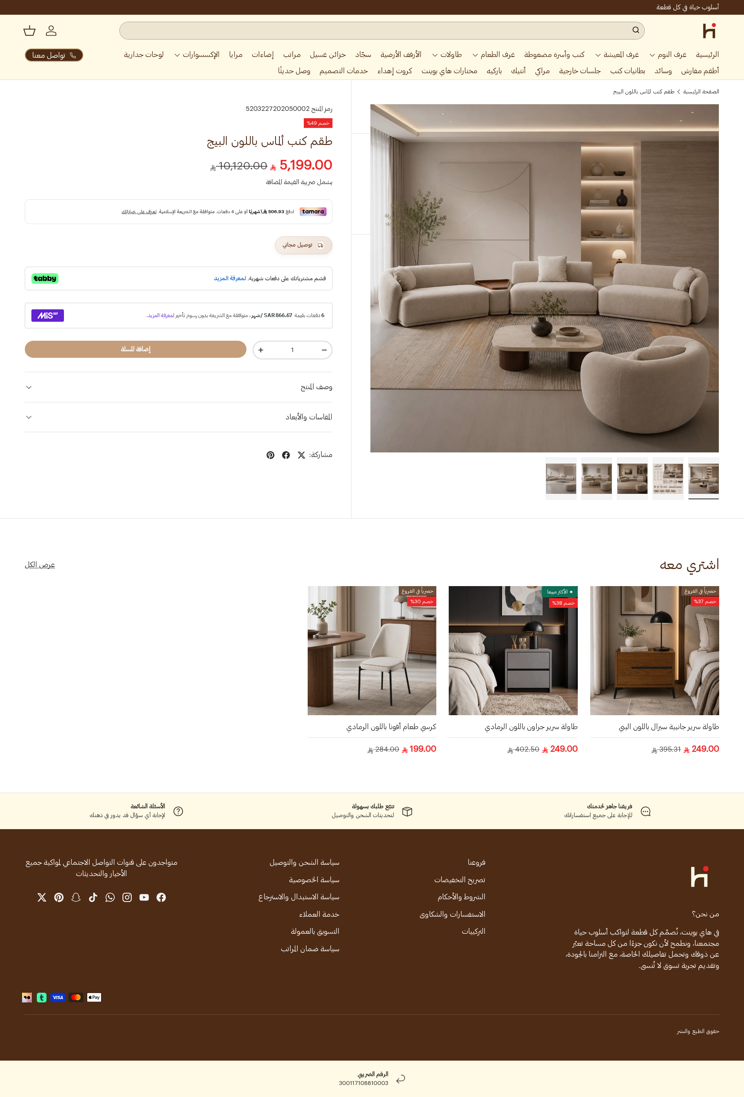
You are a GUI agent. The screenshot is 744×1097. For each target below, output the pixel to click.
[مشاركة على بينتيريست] (270, 455)
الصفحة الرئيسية (701, 92)
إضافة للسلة (136, 349)
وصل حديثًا (294, 70)
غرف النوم (672, 54)
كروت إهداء (394, 70)
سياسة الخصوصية (314, 879)
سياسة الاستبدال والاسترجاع (298, 896)
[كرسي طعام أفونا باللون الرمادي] (372, 650)
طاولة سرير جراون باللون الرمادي (531, 726)
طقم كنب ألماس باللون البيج (644, 92)
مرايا (236, 54)
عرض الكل (40, 564)
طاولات (451, 54)
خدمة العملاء (319, 914)
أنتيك (518, 70)
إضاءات (263, 54)
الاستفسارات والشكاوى (453, 914)
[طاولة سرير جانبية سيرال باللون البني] (654, 650)
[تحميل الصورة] (703, 478)
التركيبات (474, 931)
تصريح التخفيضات (460, 879)
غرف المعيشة (621, 54)
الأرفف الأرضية (401, 54)
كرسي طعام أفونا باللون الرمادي (391, 726)
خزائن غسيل (328, 54)
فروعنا (477, 862)
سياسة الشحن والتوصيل (304, 862)
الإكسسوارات (201, 54)
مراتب (292, 54)
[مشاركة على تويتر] (301, 455)
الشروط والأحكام (462, 896)
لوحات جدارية (144, 54)
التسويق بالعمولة (315, 931)
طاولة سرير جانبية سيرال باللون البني (669, 726)
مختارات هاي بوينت (449, 70)
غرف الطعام (498, 54)
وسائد (663, 70)
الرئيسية (707, 54)
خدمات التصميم (344, 70)
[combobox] (382, 31)
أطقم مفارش (700, 70)
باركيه (494, 70)
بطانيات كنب (627, 70)
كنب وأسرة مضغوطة (554, 54)
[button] (29, 30)
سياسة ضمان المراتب (310, 948)
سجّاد (363, 54)
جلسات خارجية (580, 70)
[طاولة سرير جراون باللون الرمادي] (513, 650)
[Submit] (635, 30)
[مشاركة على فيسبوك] (286, 455)
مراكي (542, 70)
